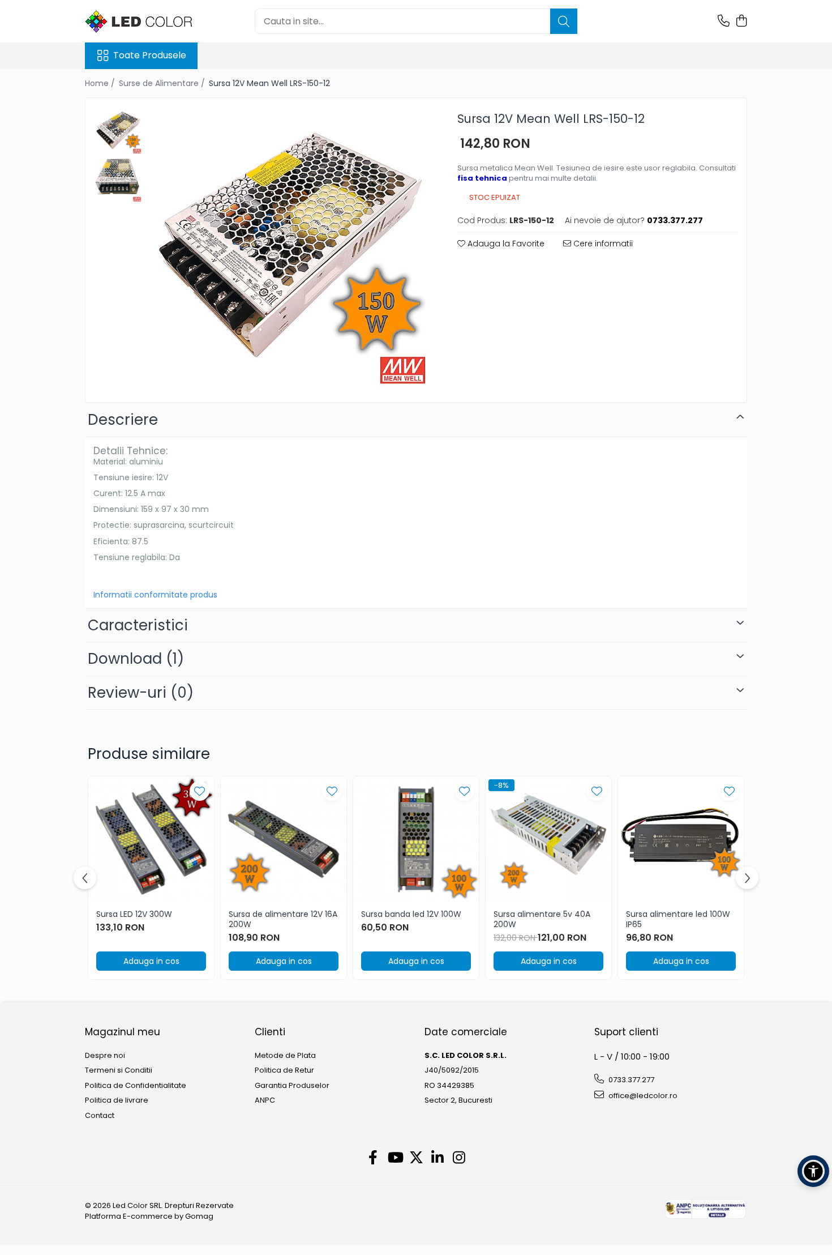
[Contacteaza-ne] (724, 21)
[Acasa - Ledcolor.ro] (141, 21)
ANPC (265, 1100)
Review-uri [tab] (141, 692)
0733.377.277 (630, 1079)
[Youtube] (395, 1158)
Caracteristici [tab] (138, 625)
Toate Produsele (149, 55)
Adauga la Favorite (504, 243)
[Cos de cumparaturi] (741, 21)
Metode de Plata (285, 1056)
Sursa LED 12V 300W (134, 914)
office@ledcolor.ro (642, 1095)
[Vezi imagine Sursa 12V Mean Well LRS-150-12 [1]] (118, 178)
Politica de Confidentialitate (135, 1086)
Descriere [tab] (123, 419)
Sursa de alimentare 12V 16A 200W (283, 919)
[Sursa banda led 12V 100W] (416, 839)
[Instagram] (459, 1158)
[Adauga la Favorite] (199, 791)
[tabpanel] (288, 247)
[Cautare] (563, 21)
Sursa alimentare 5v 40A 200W (542, 919)
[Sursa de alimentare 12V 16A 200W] (283, 839)
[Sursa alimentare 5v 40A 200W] (548, 839)
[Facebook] (373, 1158)
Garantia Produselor (292, 1086)
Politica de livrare (116, 1100)
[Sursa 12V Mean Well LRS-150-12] (288, 247)
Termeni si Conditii (118, 1070)
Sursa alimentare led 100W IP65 (678, 919)
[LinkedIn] (438, 1158)
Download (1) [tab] (136, 658)
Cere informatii (602, 243)
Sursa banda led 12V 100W (411, 914)
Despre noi (105, 1056)
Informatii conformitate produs (155, 595)
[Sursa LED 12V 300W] (151, 839)
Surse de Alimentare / (163, 83)
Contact (99, 1116)
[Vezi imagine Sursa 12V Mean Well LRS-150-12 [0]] (118, 130)
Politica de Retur (284, 1070)
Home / (101, 83)
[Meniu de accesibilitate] (813, 1171)
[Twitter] (416, 1158)
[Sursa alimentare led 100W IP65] (681, 839)
